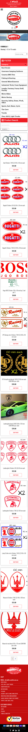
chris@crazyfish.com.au (11, 680)
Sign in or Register (13, 6)
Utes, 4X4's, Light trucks (10, 116)
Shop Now (15, 170)
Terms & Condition (5, 713)
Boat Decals (5, 68)
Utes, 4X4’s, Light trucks (7, 684)
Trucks (4, 113)
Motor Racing (6, 97)
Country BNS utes (8, 75)
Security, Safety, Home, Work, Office (12, 102)
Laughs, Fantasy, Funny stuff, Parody (12, 89)
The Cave (5, 109)
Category (4, 64)
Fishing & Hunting (8, 78)
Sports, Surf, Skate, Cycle (10, 106)
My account (4, 706)
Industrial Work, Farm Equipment (14, 85)
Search (4, 129)
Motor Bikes (6, 94)
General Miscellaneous (10, 82)
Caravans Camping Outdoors (12, 71)
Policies (3, 711)
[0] (15, 27)
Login (2, 709)
